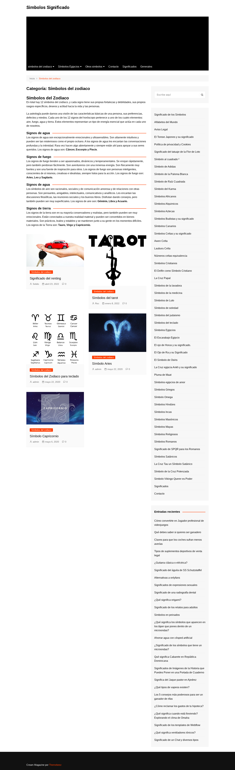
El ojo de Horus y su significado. (172, 345)
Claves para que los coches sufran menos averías (178, 541)
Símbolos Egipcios (68, 66)
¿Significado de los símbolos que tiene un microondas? (178, 647)
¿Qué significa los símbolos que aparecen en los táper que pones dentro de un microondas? (179, 626)
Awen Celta (161, 241)
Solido (36, 284)
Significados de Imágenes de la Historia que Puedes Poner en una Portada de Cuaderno (179, 670)
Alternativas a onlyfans (167, 577)
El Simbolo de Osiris (165, 360)
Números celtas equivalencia (170, 255)
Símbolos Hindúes (164, 404)
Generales (146, 66)
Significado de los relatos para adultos (176, 607)
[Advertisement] (117, 39)
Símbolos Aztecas (164, 211)
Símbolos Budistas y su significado (174, 218)
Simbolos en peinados (167, 615)
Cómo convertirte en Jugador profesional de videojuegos (179, 522)
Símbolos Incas (163, 412)
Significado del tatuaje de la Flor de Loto (177, 151)
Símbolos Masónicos (166, 419)
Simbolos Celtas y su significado (172, 233)
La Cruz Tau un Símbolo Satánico (173, 464)
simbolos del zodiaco (40, 66)
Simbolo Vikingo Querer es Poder (173, 478)
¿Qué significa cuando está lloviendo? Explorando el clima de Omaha (176, 715)
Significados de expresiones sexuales (175, 585)
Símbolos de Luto (164, 300)
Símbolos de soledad (166, 308)
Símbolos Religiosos (166, 434)
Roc (97, 303)
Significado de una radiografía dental (175, 592)
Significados (129, 66)
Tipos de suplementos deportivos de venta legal (178, 553)
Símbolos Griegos (164, 389)
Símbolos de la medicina (168, 293)
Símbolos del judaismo (167, 315)
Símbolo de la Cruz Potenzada (171, 471)
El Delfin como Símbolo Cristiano (173, 270)
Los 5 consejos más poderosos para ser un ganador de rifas (178, 696)
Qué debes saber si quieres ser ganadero (177, 532)
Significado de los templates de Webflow (177, 725)
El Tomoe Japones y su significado (174, 137)
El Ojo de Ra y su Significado (171, 352)
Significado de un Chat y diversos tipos (176, 740)
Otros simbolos (93, 66)
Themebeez (55, 764)
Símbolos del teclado (166, 322)
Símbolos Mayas (163, 426)
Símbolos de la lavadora (168, 285)
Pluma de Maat (162, 374)
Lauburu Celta (162, 248)
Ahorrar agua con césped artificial (173, 637)
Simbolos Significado (47, 7)
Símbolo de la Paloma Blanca (171, 174)
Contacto (113, 66)
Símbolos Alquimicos (166, 203)
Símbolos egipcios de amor (169, 382)
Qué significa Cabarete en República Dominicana (175, 658)
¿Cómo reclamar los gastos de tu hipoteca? (179, 706)
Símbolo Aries (102, 363)
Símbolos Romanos (165, 441)
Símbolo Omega (163, 397)
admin (36, 382)
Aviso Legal (161, 129)
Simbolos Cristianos (165, 263)
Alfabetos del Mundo (166, 122)
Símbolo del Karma (165, 189)
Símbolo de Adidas (165, 166)
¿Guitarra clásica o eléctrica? (170, 562)
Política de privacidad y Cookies (172, 144)
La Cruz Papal (162, 278)
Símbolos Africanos (165, 196)
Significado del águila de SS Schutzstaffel (178, 570)
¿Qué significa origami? (167, 600)
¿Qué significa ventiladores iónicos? (175, 732)
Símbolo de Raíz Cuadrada (169, 181)
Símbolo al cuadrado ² (166, 159)
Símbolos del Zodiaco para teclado (54, 376)
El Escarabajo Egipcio (167, 337)
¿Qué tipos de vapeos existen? (171, 687)
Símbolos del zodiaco (41, 272)
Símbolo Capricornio (44, 436)
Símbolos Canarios (165, 226)
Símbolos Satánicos (165, 456)
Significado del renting (45, 278)
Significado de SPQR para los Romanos (177, 449)
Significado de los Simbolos (170, 114)
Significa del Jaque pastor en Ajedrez (175, 679)
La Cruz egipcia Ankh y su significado (175, 367)
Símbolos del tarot (105, 298)
